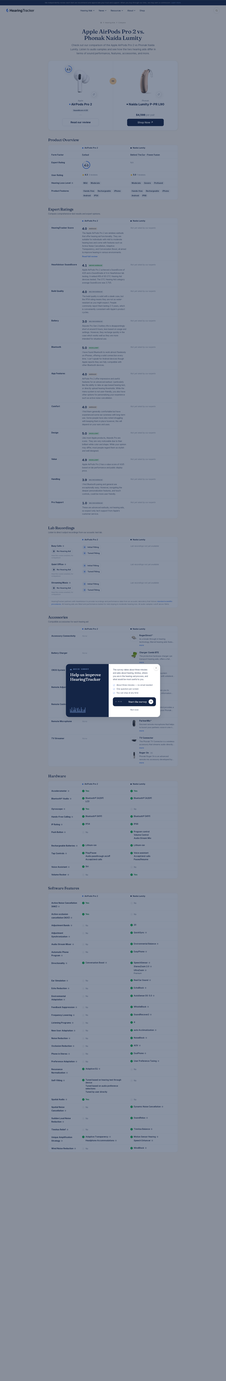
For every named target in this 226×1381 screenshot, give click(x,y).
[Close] (156, 668)
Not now (134, 710)
